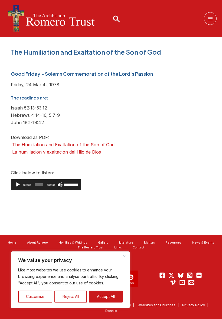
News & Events (203, 242)
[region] (70, 279)
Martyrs (149, 242)
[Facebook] (162, 275)
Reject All (71, 296)
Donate (111, 311)
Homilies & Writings (73, 242)
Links (118, 247)
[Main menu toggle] (210, 18)
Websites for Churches (156, 305)
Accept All (106, 296)
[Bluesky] (181, 275)
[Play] (18, 184)
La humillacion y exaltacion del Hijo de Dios (56, 152)
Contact (138, 247)
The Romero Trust (90, 247)
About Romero (37, 242)
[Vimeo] (173, 282)
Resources (173, 242)
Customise (35, 296)
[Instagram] (190, 275)
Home (12, 242)
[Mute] (60, 184)
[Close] (124, 256)
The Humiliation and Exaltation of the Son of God (63, 144)
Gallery (103, 242)
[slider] (71, 184)
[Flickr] (199, 275)
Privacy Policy (193, 305)
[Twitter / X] (171, 275)
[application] (46, 184)
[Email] (191, 282)
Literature (126, 242)
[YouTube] (182, 282)
